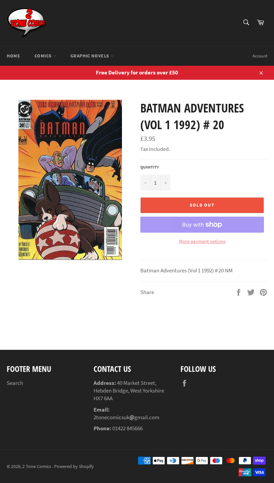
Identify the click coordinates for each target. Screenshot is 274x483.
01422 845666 (127, 428)
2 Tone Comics (37, 466)
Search (15, 383)
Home (13, 56)
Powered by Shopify (74, 466)
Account (260, 56)
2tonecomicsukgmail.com (126, 417)
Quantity (149, 167)
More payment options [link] (202, 241)
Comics (43, 56)
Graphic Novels (91, 56)
